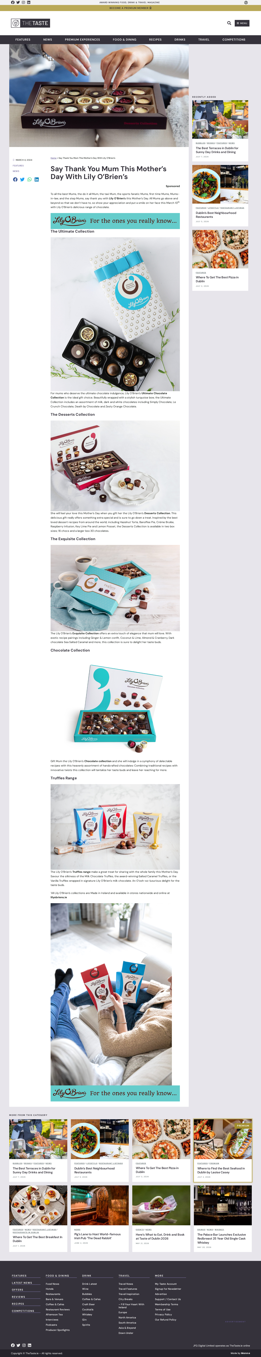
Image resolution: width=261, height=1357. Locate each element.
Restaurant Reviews (58, 1309)
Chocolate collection (98, 761)
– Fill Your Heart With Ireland (131, 1306)
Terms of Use (162, 1309)
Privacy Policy (163, 1314)
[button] (229, 23)
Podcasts (51, 1324)
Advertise (161, 1294)
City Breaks (125, 1299)
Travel (204, 39)
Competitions (234, 39)
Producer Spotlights (58, 1330)
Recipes (155, 39)
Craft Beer (88, 1304)
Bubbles (87, 1294)
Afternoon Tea (54, 1314)
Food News (52, 1283)
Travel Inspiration (129, 1294)
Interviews (52, 1319)
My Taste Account (166, 1283)
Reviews (18, 1296)
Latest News (22, 1282)
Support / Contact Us (168, 1299)
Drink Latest (89, 1283)
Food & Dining (124, 39)
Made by (240, 1353)
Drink (86, 1275)
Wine (85, 1288)
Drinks (180, 39)
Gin (84, 1319)
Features (23, 39)
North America (127, 1317)
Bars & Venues (54, 1299)
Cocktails (87, 1309)
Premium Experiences (82, 39)
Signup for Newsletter (168, 1288)
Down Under (126, 1333)
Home (53, 158)
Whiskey (87, 1314)
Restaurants (53, 1294)
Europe (123, 1312)
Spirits (86, 1324)
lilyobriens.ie (59, 897)
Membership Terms (166, 1304)
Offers (17, 1289)
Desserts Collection (157, 513)
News (47, 39)
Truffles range (81, 872)
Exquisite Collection (85, 633)
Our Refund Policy (165, 1319)
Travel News (126, 1283)
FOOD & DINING (57, 1275)
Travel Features (128, 1288)
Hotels (49, 1288)
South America (127, 1322)
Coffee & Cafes (55, 1304)
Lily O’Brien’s (117, 198)
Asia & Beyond (127, 1327)
